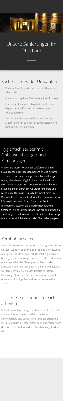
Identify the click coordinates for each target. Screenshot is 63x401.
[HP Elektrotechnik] (6, 7)
